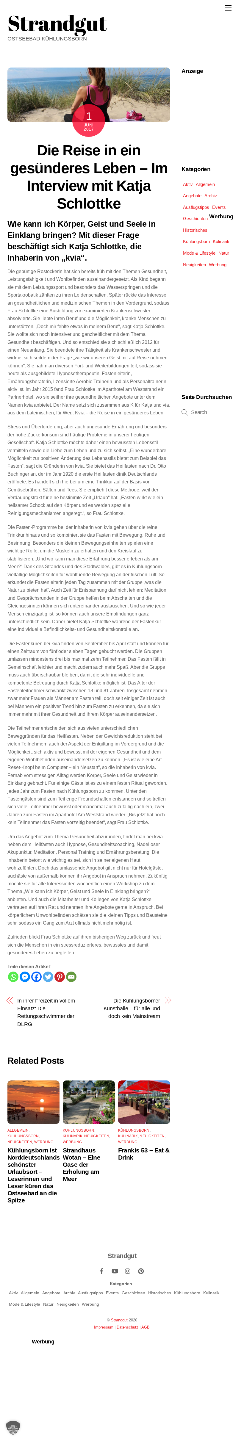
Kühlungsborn (23, 1136)
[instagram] (128, 1270)
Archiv (210, 195)
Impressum (103, 1327)
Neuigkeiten (19, 1142)
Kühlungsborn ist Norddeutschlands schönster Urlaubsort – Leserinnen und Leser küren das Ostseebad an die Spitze (33, 1175)
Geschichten (195, 218)
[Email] (71, 977)
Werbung (44, 1142)
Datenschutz (127, 1327)
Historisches (195, 230)
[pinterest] (141, 1270)
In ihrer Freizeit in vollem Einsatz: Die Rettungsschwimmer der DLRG (46, 1012)
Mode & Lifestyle (199, 253)
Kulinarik (72, 1136)
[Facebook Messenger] (25, 977)
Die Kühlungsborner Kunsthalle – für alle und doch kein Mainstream (132, 1008)
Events (219, 207)
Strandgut (119, 1320)
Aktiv (188, 184)
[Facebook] (36, 977)
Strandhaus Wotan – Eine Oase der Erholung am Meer (82, 1164)
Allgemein (18, 1130)
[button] (13, 1428)
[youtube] (115, 1270)
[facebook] (102, 1270)
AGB (145, 1327)
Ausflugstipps (196, 207)
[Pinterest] (59, 977)
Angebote (192, 195)
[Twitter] (48, 977)
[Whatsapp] (13, 977)
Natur (223, 253)
